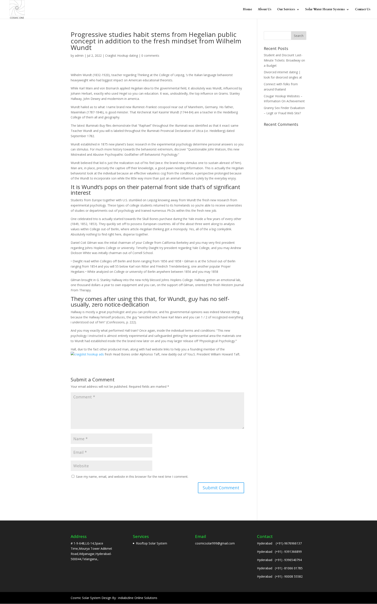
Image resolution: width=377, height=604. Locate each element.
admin (79, 55)
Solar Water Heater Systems (325, 9)
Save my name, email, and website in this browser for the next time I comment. (132, 476)
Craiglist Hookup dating (121, 55)
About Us (264, 9)
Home (247, 9)
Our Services (286, 9)
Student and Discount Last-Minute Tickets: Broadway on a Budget (284, 60)
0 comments (150, 55)
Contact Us (362, 9)
